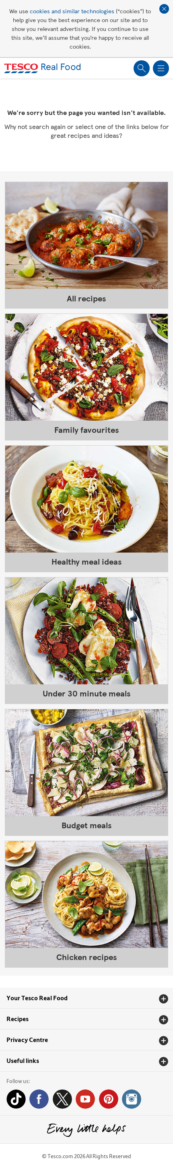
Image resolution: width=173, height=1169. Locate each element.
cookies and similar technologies (72, 11)
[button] (86, 998)
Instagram (131, 1099)
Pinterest (108, 1099)
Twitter (62, 1099)
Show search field (142, 68)
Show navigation (161, 68)
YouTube (85, 1099)
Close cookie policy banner (164, 9)
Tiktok (16, 1099)
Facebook (39, 1099)
